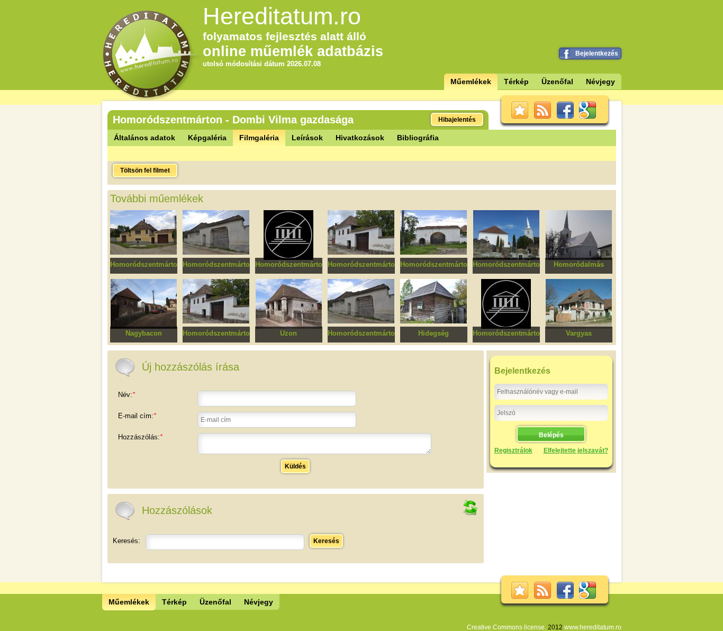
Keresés (326, 541)
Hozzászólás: (140, 437)
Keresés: (126, 541)
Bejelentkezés (596, 53)
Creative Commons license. (506, 627)
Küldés (295, 466)
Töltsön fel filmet (145, 170)
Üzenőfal (557, 81)
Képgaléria (207, 137)
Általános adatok (144, 137)
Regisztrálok (513, 450)
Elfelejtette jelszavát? (576, 450)
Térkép (516, 81)
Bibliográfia (418, 137)
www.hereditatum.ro (592, 627)
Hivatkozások (360, 137)
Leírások (307, 137)
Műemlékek (470, 81)
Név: (126, 395)
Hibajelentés (457, 119)
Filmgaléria (259, 137)
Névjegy (600, 81)
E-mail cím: (137, 416)
